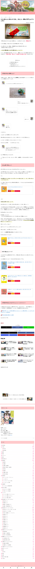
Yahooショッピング (17, 267)
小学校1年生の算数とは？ (14, 62)
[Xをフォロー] (9, 333)
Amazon (13, 267)
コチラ (11, 435)
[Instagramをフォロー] (9, 335)
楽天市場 (9, 267)
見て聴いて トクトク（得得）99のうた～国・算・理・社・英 (19, 289)
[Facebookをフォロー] (26, 333)
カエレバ (12, 189)
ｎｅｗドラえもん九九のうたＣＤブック (15, 186)
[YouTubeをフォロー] (26, 335)
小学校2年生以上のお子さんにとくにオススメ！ (18, 66)
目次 (16, 60)
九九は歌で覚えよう (13, 63)
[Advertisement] (17, 380)
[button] (33, 438)
